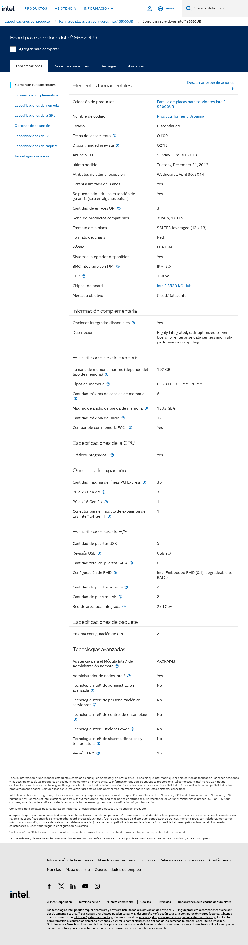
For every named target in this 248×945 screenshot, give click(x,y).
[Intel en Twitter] (61, 887)
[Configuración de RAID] (115, 573)
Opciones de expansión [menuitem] (32, 125)
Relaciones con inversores (182, 860)
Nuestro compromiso (116, 860)
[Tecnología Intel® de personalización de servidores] (94, 705)
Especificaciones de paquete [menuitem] (36, 146)
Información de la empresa (70, 860)
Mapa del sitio (78, 869)
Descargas (108, 66)
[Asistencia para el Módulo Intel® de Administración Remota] (117, 666)
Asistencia (136, 66)
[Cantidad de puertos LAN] (120, 597)
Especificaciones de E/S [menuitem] (32, 136)
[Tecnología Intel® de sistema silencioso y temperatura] (98, 743)
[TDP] (83, 276)
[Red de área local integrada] (124, 606)
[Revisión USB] (99, 553)
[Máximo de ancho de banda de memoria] (146, 408)
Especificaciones (29, 66)
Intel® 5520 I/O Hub (174, 285)
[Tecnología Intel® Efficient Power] (132, 729)
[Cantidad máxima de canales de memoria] (75, 398)
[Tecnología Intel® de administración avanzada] (92, 690)
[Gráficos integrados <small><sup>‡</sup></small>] (112, 455)
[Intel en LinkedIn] (73, 887)
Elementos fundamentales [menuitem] (35, 85)
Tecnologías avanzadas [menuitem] (32, 156)
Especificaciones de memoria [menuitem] (37, 105)
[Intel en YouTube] (85, 887)
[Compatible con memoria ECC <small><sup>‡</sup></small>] (130, 428)
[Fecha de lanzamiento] (114, 136)
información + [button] (98, 8)
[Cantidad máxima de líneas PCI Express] (144, 482)
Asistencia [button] (65, 8)
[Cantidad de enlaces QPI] (119, 208)
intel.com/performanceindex (92, 917)
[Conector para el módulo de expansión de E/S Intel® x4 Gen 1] (109, 516)
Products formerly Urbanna (180, 116)
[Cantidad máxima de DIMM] (123, 418)
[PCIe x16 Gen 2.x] (106, 502)
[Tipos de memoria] (108, 384)
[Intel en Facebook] (49, 887)
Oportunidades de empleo (118, 869)
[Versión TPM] (98, 753)
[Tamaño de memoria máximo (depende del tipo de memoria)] (106, 374)
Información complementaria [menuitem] (36, 95)
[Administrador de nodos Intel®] (129, 676)
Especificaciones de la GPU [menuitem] (35, 115)
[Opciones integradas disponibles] (133, 323)
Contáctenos (220, 860)
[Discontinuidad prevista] (117, 145)
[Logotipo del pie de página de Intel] (20, 894)
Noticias (54, 869)
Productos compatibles (71, 66)
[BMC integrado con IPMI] (118, 266)
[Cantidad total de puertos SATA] (131, 563)
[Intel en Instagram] (97, 887)
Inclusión (147, 860)
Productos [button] (36, 8)
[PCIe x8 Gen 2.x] (103, 492)
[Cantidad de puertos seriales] (126, 587)
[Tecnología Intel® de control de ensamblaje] (75, 719)
